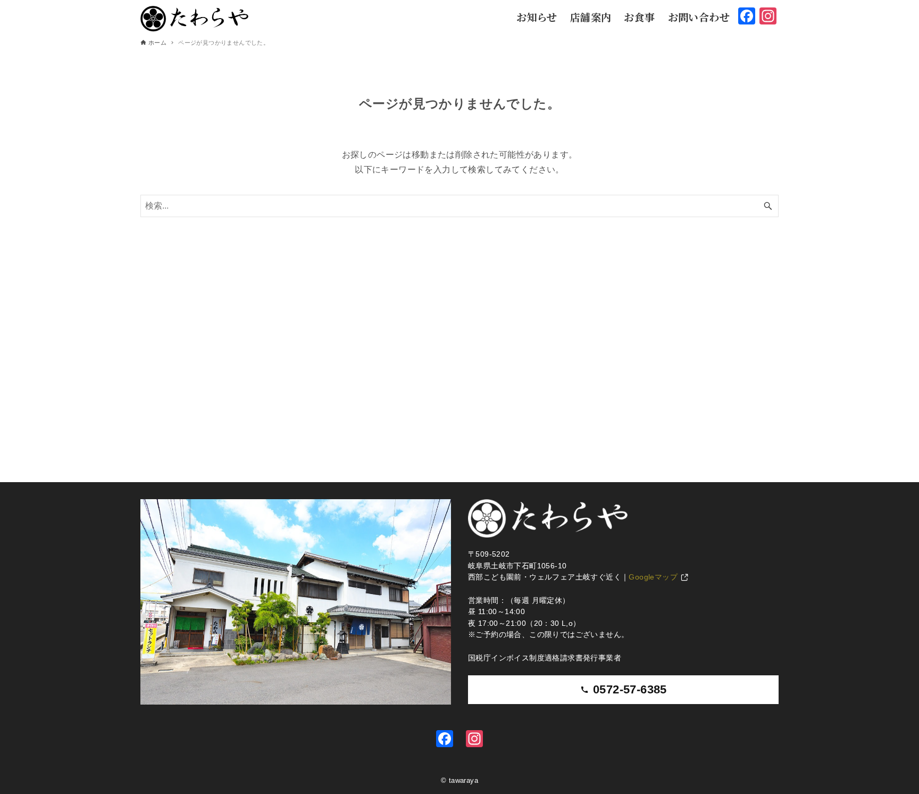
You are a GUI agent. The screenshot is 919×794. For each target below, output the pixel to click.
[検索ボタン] (768, 206)
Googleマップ (653, 577)
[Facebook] (444, 740)
